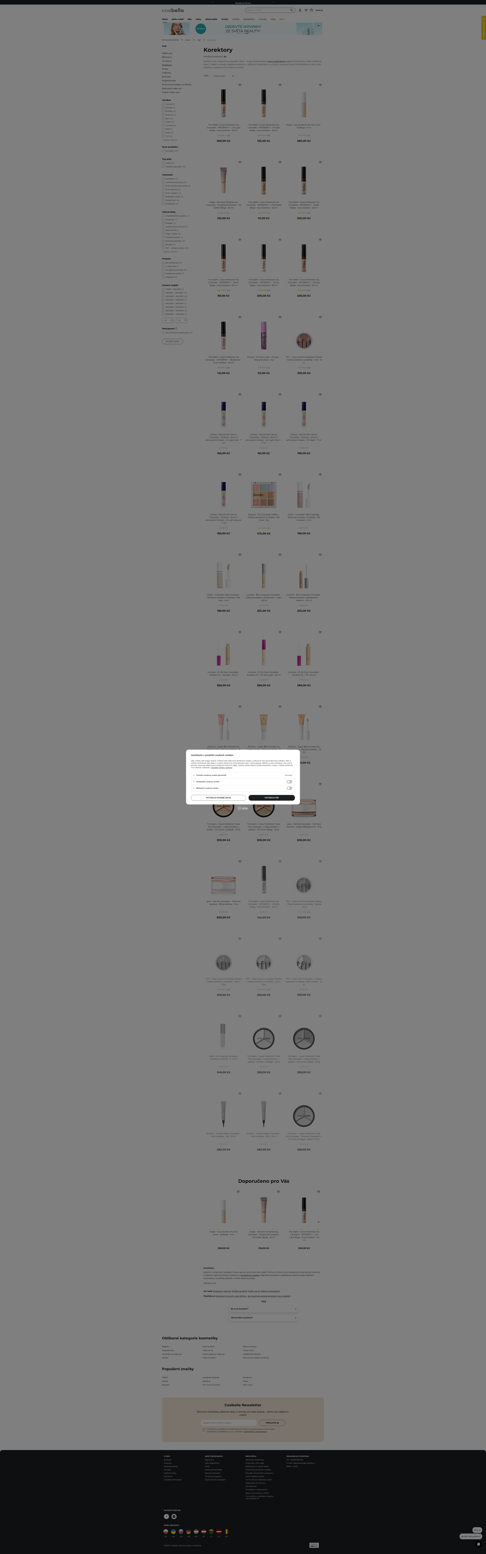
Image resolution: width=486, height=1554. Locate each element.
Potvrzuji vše (272, 798)
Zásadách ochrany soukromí (221, 768)
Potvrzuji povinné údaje (218, 798)
